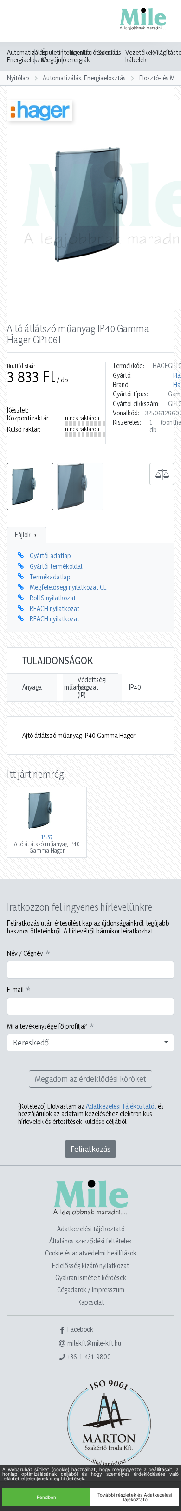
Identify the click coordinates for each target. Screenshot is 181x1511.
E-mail (15, 989)
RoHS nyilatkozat (53, 598)
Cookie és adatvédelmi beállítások (90, 1253)
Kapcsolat (91, 1302)
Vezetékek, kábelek (140, 56)
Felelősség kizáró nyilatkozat (90, 1265)
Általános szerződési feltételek (90, 1241)
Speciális (109, 52)
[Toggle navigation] (20, 22)
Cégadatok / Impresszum (90, 1290)
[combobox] (90, 1042)
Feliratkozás (90, 1149)
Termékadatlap (50, 577)
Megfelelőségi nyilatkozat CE (68, 587)
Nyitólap (18, 78)
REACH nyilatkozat (54, 608)
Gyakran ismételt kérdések (90, 1277)
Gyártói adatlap (50, 555)
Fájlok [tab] (26, 535)
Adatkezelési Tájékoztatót (121, 1106)
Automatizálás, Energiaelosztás (28, 56)
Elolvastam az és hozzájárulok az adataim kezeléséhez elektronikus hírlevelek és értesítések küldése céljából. (91, 1114)
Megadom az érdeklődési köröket (90, 1079)
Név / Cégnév (25, 953)
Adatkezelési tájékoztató (90, 1229)
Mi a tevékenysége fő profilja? (47, 1026)
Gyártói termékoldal (56, 566)
